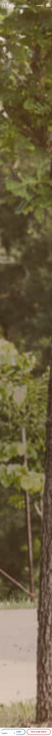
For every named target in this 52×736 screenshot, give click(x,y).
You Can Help (39, 732)
